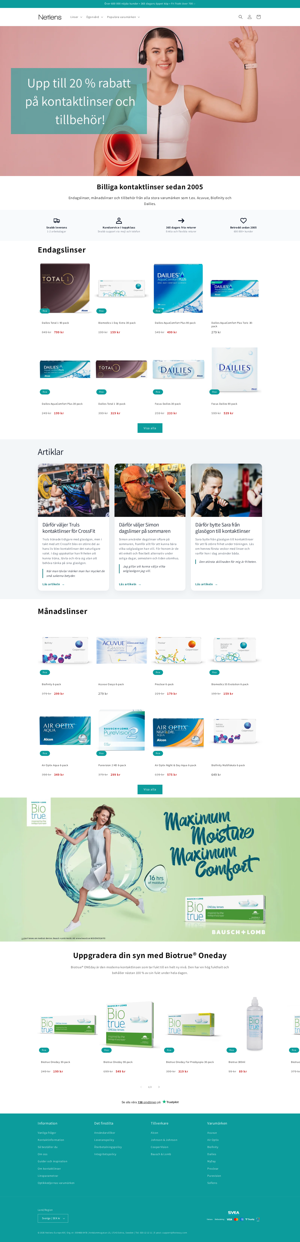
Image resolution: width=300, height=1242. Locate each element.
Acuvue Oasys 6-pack (111, 684)
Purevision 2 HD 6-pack (112, 765)
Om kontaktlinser (49, 1168)
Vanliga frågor (47, 1133)
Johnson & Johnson (164, 1140)
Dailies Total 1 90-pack (55, 323)
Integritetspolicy (105, 1154)
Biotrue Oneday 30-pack (55, 1062)
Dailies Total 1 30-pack (112, 404)
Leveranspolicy (104, 1140)
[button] (76, 17)
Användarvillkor (104, 1133)
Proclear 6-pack (164, 684)
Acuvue (212, 1133)
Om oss (43, 1154)
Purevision (214, 1176)
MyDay (211, 1161)
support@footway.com (174, 1232)
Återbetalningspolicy (108, 1147)
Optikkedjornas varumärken (56, 1183)
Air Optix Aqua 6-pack (55, 765)
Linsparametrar (48, 1176)
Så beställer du (48, 1147)
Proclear (213, 1168)
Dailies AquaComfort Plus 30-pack (62, 404)
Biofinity (212, 1147)
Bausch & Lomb (161, 1154)
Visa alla (150, 428)
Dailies (211, 1154)
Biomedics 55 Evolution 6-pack (229, 684)
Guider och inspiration (52, 1161)
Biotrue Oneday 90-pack (117, 1062)
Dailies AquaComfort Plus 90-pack (175, 323)
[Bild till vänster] (141, 1086)
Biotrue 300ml (237, 1062)
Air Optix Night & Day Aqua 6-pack (175, 765)
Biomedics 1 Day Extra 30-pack (117, 323)
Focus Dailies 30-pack (168, 404)
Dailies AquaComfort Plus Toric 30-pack (232, 324)
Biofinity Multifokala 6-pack (228, 765)
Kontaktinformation (51, 1140)
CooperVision (159, 1147)
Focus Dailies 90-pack (224, 404)
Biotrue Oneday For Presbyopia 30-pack (190, 1062)
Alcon (154, 1133)
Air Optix (213, 1140)
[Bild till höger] (158, 1086)
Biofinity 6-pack (51, 684)
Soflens (212, 1183)
